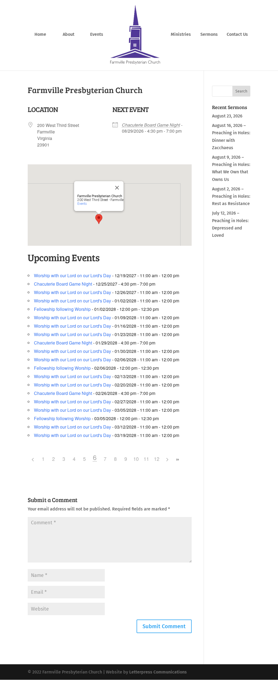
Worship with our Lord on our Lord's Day (72, 275)
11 (146, 458)
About (68, 35)
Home (40, 35)
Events (96, 35)
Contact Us (237, 35)
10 (136, 458)
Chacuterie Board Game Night (151, 125)
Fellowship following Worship (62, 309)
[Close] (117, 187)
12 (156, 458)
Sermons (209, 35)
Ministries (181, 35)
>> (177, 459)
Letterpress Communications (158, 672)
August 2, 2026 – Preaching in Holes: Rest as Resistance (231, 196)
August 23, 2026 (227, 116)
